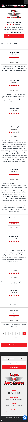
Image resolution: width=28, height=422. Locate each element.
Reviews (8, 43)
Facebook (10, 412)
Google (16, 412)
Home (2, 43)
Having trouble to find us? (14, 359)
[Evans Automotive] (14, 14)
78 (15, 337)
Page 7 (15, 43)
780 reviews (18, 24)
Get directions (14, 367)
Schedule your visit (14, 36)
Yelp (21, 412)
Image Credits (9, 417)
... (12, 337)
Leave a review (14, 345)
